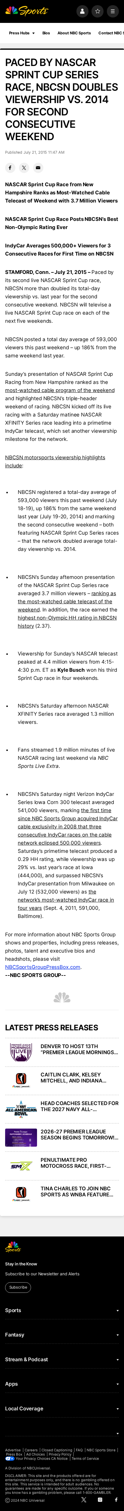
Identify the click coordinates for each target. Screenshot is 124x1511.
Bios (46, 33)
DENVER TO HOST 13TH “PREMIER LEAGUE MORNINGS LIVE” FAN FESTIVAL (77, 1049)
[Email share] (38, 168)
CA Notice (59, 1458)
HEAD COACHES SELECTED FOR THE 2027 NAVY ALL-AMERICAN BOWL (80, 1106)
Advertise (13, 1450)
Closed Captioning (57, 1450)
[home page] (26, 11)
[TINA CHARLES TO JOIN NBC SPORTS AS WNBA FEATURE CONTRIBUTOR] (21, 1195)
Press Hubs (19, 33)
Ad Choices (35, 1454)
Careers (31, 1450)
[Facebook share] (10, 168)
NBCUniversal (38, 1468)
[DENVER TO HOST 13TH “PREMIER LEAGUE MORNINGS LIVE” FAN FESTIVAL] (21, 1052)
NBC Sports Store (101, 1450)
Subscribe (18, 1287)
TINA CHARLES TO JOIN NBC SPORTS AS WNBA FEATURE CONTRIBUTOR (76, 1192)
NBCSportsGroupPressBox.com (42, 967)
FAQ (79, 1450)
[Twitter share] (24, 168)
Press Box (14, 1454)
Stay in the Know (21, 1263)
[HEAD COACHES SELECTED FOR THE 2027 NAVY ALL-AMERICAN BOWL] (21, 1109)
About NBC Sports (74, 33)
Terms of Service (85, 1458)
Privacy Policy (60, 1454)
